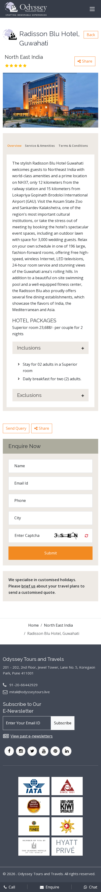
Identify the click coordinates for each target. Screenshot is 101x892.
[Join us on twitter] (32, 751)
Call (12, 887)
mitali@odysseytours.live (29, 691)
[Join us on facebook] (9, 751)
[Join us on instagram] (20, 751)
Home (33, 625)
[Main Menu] (92, 9)
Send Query (16, 428)
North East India (58, 625)
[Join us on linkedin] (66, 751)
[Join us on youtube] (43, 751)
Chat (93, 887)
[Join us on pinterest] (55, 751)
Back (91, 34)
